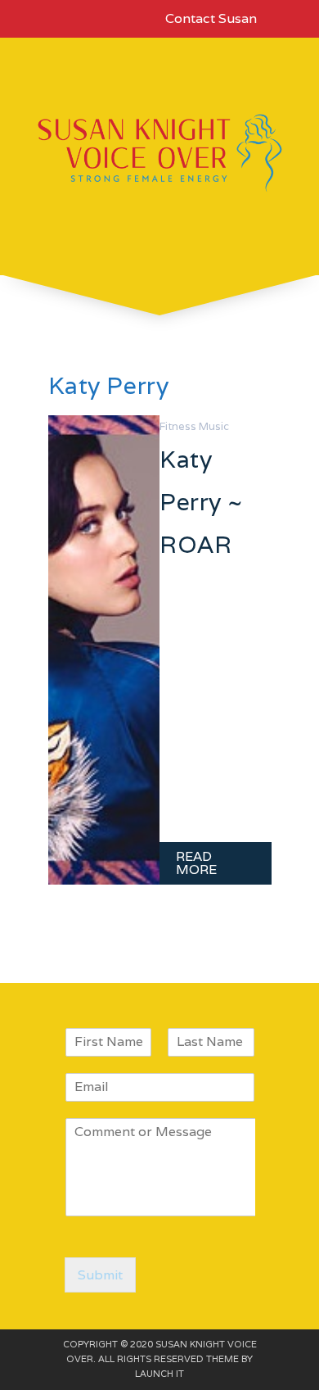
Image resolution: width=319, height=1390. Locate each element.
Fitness (178, 426)
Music (214, 426)
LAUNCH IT (159, 1373)
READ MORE (196, 863)
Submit (100, 1275)
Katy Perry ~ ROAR (201, 501)
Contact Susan (211, 18)
